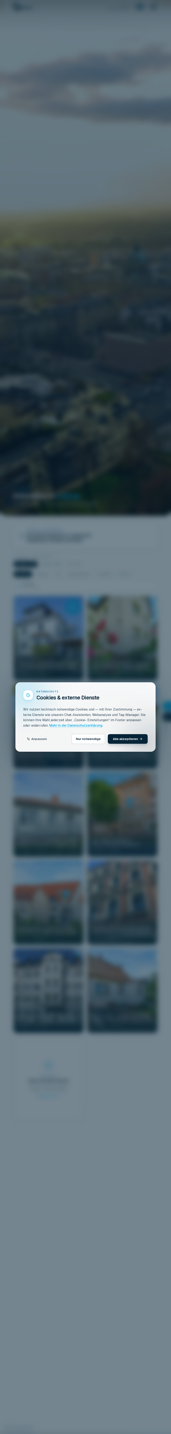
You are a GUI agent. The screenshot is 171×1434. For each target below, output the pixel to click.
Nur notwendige (88, 739)
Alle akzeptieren (125, 739)
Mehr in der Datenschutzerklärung (75, 725)
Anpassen (39, 739)
